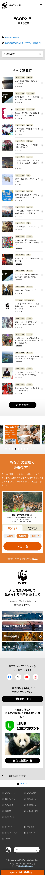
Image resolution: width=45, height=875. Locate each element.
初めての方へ (10, 799)
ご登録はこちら (23, 698)
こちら (35, 559)
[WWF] (2, 775)
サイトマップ (31, 833)
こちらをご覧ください (26, 866)
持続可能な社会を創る (23, 627)
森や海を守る (23, 648)
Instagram (35, 677)
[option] (22, 434)
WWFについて (10, 793)
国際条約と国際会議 (12, 37)
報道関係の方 (32, 805)
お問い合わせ (10, 817)
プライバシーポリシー (12, 833)
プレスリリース (10, 827)
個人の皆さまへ (32, 799)
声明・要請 (30, 827)
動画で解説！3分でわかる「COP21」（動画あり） (23, 43)
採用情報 (8, 811)
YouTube (27, 677)
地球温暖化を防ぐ (23, 617)
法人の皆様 (9, 805)
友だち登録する (22, 760)
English (7, 839)
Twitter (18, 677)
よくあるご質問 (32, 811)
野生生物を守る (23, 637)
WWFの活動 (31, 793)
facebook (9, 677)
